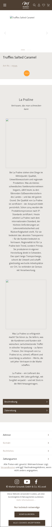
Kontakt (6, 443)
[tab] (26, 402)
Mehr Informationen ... (26, 500)
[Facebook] (36, 482)
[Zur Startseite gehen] (26, 5)
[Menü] (5, 5)
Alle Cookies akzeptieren (26, 523)
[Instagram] (17, 482)
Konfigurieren (27, 514)
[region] (26, 33)
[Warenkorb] (48, 5)
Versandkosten (8, 467)
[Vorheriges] (5, 33)
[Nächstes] (47, 33)
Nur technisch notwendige (27, 507)
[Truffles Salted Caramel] (26, 30)
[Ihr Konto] (39, 5)
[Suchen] (34, 5)
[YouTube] (27, 482)
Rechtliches (8, 451)
